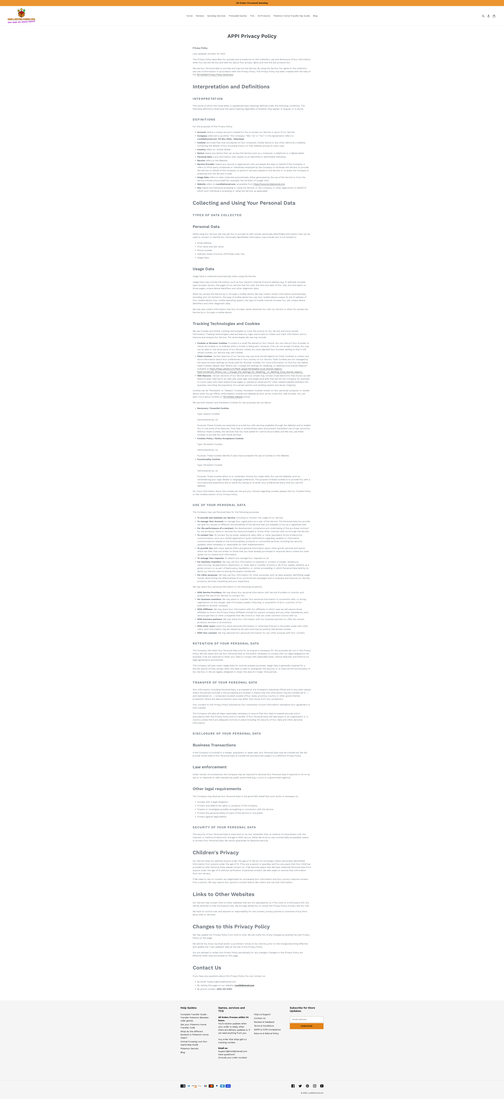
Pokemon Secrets (189, 1048)
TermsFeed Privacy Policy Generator (215, 74)
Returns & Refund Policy (266, 1033)
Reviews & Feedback (264, 1022)
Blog (182, 1052)
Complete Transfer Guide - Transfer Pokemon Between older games (194, 1017)
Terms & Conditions (264, 1026)
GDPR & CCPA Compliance (267, 1029)
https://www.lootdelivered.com (269, 184)
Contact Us (259, 1018)
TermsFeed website (233, 397)
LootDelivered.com (316, 1093)
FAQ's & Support (262, 1014)
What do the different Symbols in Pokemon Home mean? (194, 1034)
